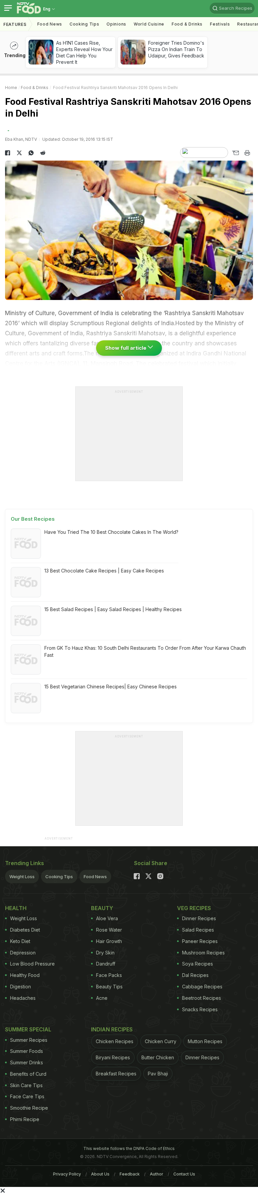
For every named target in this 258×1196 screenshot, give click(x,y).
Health (16, 908)
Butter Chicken (157, 1057)
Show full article (126, 348)
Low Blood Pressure (32, 964)
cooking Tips (84, 24)
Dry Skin (105, 952)
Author (156, 1174)
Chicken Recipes (114, 1041)
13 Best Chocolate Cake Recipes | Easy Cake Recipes (104, 570)
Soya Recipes (197, 964)
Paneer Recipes (200, 941)
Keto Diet (20, 941)
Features (15, 24)
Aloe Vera (107, 918)
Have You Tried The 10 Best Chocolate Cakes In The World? (111, 532)
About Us (100, 1174)
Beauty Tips (109, 986)
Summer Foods (26, 1051)
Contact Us (184, 1174)
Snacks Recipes (200, 1009)
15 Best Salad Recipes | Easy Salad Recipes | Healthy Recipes (113, 609)
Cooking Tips (59, 876)
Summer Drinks (26, 1062)
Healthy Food (25, 975)
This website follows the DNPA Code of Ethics (129, 1148)
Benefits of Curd (28, 1074)
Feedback (130, 1174)
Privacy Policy (67, 1174)
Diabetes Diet (25, 930)
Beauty (102, 908)
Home (11, 87)
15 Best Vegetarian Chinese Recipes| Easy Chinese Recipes (110, 686)
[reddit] (43, 153)
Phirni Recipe (24, 1119)
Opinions (116, 24)
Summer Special (28, 1029)
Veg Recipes (194, 908)
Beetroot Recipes (201, 998)
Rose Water (109, 930)
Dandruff (105, 964)
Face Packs (109, 975)
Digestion (20, 986)
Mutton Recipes (205, 1041)
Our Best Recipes (33, 519)
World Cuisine (149, 24)
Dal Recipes (195, 975)
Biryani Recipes (113, 1057)
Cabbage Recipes (202, 986)
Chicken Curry (160, 1041)
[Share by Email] (235, 153)
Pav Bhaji (158, 1073)
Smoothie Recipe (29, 1108)
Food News (49, 24)
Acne (102, 998)
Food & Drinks (187, 24)
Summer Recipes (28, 1040)
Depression (23, 952)
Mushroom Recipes (203, 952)
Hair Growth (109, 941)
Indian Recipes (112, 1029)
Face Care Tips (27, 1096)
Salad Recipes (198, 930)
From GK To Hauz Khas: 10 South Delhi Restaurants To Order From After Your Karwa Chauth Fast (145, 651)
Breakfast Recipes (116, 1073)
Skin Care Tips (26, 1085)
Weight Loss (22, 876)
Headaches (23, 998)
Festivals (220, 24)
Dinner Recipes (199, 918)
